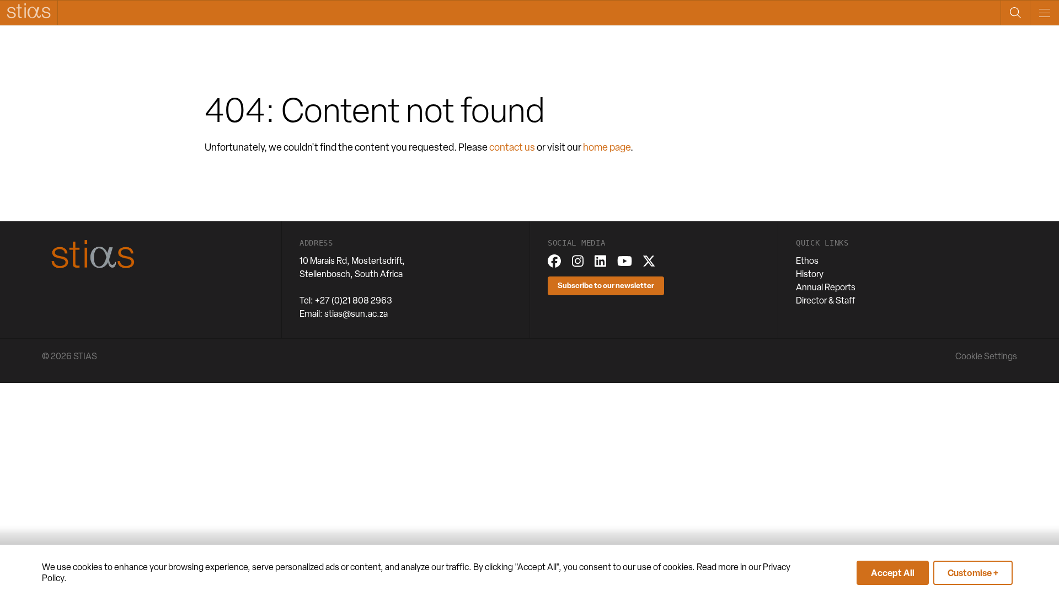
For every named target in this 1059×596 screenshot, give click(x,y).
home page (606, 147)
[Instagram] (578, 261)
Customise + (973, 573)
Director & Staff (825, 300)
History (809, 274)
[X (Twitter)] (649, 261)
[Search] (1015, 13)
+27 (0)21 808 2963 (353, 300)
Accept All (892, 573)
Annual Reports (825, 287)
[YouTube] (624, 261)
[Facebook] (554, 261)
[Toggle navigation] (1044, 13)
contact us (512, 147)
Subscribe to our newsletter (606, 285)
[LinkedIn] (600, 261)
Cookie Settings (986, 356)
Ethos (807, 261)
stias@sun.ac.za (356, 314)
